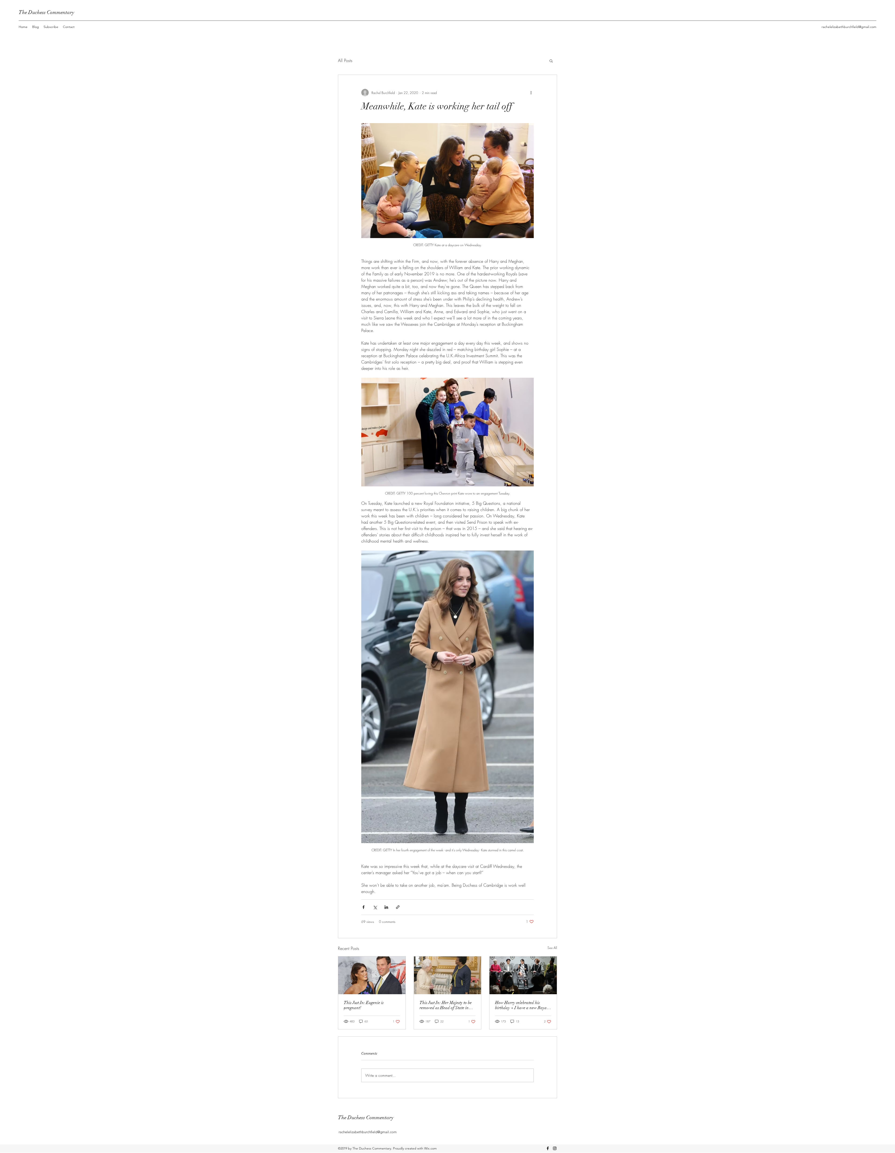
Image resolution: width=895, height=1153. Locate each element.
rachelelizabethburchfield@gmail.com (849, 27)
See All (552, 947)
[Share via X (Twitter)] (375, 907)
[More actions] (531, 92)
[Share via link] (398, 907)
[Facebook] (547, 1148)
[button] (551, 60)
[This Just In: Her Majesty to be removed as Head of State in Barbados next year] (447, 975)
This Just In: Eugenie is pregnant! (364, 1005)
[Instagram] (554, 1148)
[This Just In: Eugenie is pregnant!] (372, 975)
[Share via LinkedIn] (386, 907)
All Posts (345, 60)
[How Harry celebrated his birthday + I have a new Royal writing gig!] (523, 975)
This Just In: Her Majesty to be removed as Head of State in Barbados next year (446, 1005)
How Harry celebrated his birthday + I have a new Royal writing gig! (521, 1005)
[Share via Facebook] (363, 907)
